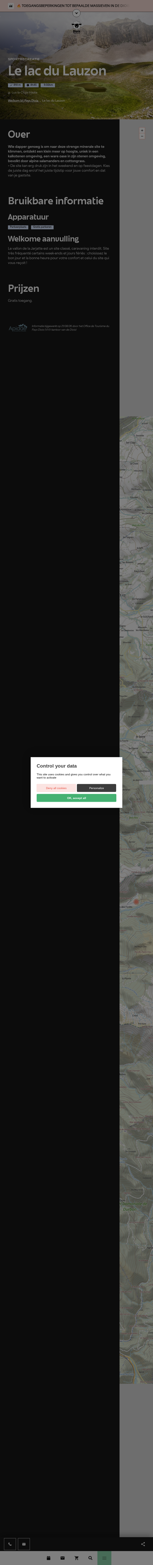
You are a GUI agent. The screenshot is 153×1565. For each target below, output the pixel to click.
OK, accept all (76, 798)
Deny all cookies (56, 788)
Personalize (96, 788)
